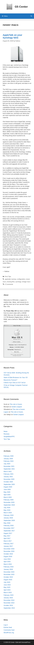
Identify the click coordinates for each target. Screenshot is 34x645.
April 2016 (7, 561)
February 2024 (8, 461)
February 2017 (8, 543)
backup (13, 279)
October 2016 (8, 554)
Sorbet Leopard (16, 407)
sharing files (11, 281)
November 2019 (9, 502)
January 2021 (8, 476)
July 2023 (7, 464)
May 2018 (7, 523)
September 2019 (9, 505)
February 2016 (8, 567)
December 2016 (9, 549)
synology (18, 281)
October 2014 (8, 605)
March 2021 (8, 471)
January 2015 (8, 598)
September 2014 (9, 608)
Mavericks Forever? (10, 380)
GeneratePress (25, 642)
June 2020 (7, 489)
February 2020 (8, 500)
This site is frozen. (16, 404)
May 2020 (7, 492)
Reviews (6, 434)
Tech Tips (8, 276)
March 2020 (8, 497)
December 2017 (9, 528)
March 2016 (8, 564)
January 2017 (8, 546)
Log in (6, 625)
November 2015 (9, 574)
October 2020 (8, 482)
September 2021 (9, 469)
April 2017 (7, 538)
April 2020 (7, 495)
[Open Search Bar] (31, 16)
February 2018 (8, 525)
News (5, 431)
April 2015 (7, 590)
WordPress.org (9, 632)
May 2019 (7, 510)
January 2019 (8, 518)
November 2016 (9, 551)
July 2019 (7, 507)
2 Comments (9, 284)
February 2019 (8, 515)
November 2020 (9, 479)
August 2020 (8, 487)
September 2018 (9, 520)
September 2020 (9, 484)
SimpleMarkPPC (9, 436)
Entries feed (8, 627)
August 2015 (8, 580)
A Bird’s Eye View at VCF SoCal (14, 382)
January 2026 (8, 458)
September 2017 (9, 531)
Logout (6, 412)
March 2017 (8, 541)
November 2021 (9, 466)
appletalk (8, 279)
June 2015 (7, 585)
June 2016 (7, 559)
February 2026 (8, 456)
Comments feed (9, 630)
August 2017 (8, 533)
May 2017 (7, 536)
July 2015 (7, 582)
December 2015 (9, 572)
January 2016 (8, 569)
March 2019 (8, 513)
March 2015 (8, 592)
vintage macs (26, 281)
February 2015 (8, 595)
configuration (21, 279)
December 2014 (9, 600)
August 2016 (8, 556)
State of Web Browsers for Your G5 (15, 377)
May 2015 (7, 587)
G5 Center (21, 6)
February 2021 (8, 474)
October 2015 (8, 577)
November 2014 (9, 603)
